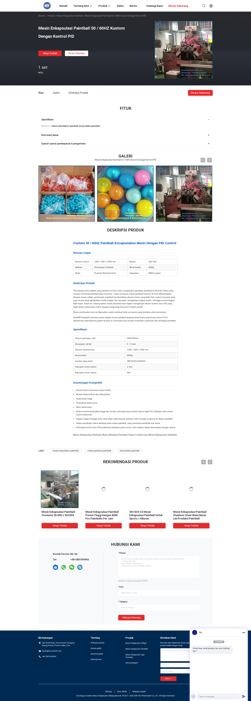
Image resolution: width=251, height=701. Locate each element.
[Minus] (243, 632)
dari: (121, 587)
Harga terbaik (50, 53)
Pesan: (122, 553)
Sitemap (108, 692)
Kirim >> (168, 679)
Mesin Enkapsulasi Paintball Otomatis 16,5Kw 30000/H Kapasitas (58, 515)
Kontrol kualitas (97, 654)
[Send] (243, 696)
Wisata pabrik (96, 648)
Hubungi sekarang (131, 617)
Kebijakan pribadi (139, 692)
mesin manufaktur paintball (65, 451)
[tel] (88, 567)
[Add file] (193, 696)
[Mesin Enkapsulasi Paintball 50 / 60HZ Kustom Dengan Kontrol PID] (184, 50)
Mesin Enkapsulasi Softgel (136, 643)
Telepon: (123, 602)
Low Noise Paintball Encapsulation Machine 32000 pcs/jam (147, 515)
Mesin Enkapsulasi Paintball (70, 16)
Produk (51, 16)
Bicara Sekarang (76, 53)
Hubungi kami (96, 659)
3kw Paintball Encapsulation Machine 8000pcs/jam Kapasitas (190, 515)
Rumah (41, 16)
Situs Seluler (122, 692)
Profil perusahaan (97, 643)
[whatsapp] (63, 567)
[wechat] (71, 567)
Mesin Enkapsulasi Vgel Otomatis (135, 656)
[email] (55, 567)
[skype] (80, 567)
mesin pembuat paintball (99, 451)
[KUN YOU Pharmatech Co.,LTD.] (47, 5)
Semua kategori (132, 663)
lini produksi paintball (129, 451)
